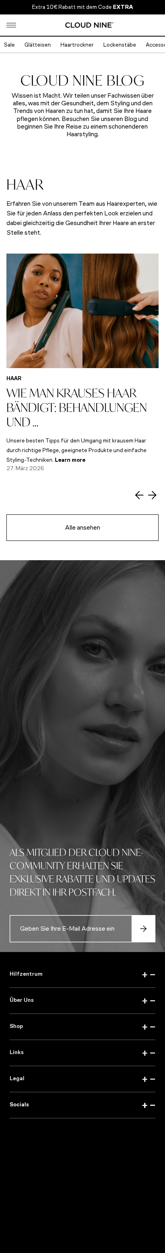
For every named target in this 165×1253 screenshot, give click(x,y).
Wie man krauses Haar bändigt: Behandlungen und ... (76, 407)
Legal (82, 1079)
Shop (82, 1026)
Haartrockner (77, 44)
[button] (11, 25)
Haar (14, 378)
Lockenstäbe (119, 44)
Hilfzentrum (82, 974)
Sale (9, 44)
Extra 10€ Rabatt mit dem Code (82, 7)
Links (82, 1052)
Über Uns (82, 1000)
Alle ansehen (82, 527)
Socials (82, 1105)
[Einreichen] (143, 928)
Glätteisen (37, 44)
